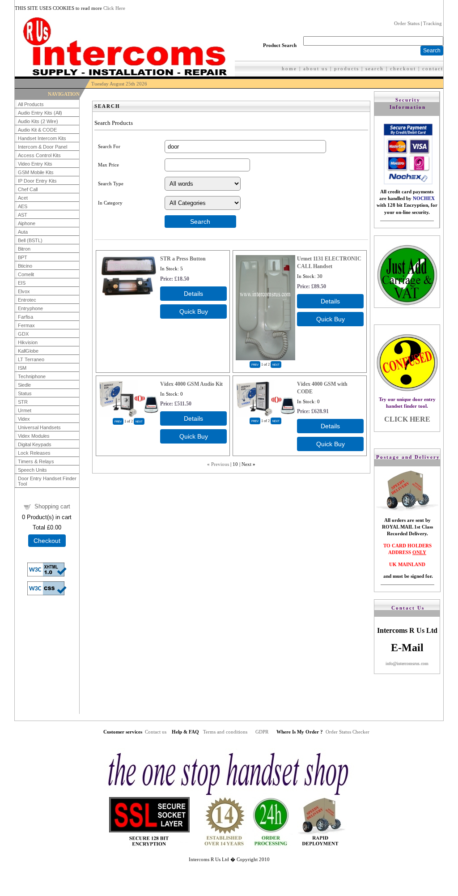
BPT (22, 257)
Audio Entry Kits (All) (40, 112)
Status (25, 393)
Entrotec (27, 300)
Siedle (24, 385)
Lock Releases (34, 453)
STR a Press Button (183, 259)
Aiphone (26, 223)
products (346, 68)
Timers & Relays (36, 461)
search (374, 68)
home (289, 68)
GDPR (261, 731)
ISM (22, 368)
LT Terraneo (31, 359)
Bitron (24, 249)
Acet (23, 198)
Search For (109, 146)
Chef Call (28, 189)
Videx (24, 419)
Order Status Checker (347, 731)
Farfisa (25, 317)
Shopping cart (52, 506)
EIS (21, 283)
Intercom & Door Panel (42, 146)
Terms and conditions (225, 731)
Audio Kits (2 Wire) (38, 121)
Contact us (155, 731)
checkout (403, 68)
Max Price (108, 164)
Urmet (24, 410)
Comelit (26, 274)
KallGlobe (28, 351)
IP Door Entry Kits (37, 180)
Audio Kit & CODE (37, 129)
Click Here (114, 8)
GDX (23, 334)
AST (22, 215)
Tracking (432, 23)
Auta (23, 232)
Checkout (47, 540)
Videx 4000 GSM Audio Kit (191, 384)
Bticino (25, 266)
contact (432, 68)
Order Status (407, 23)
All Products (31, 104)
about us (315, 68)
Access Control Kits (39, 155)
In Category (110, 202)
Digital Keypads (34, 444)
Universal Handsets (39, 427)
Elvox (24, 291)
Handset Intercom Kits (42, 138)
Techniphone (32, 376)
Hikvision (28, 342)
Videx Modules (34, 436)
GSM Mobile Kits (36, 172)
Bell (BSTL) (30, 240)
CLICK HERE (407, 419)
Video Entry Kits (35, 163)
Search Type (110, 183)
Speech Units (32, 470)
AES (22, 206)
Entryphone (30, 308)
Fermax (26, 325)
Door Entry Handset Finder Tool (47, 481)
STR (23, 402)
